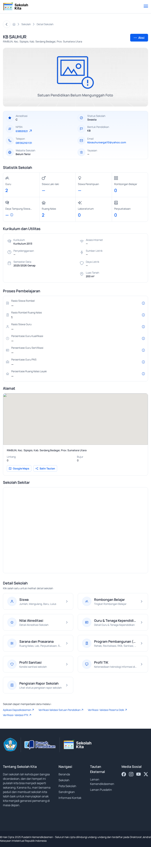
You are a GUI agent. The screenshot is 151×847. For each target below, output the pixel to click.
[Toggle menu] (146, 6)
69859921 (22, 131)
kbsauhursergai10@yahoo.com (106, 142)
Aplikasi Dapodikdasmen (17, 710)
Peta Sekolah (67, 786)
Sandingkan (67, 792)
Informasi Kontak (70, 798)
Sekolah (64, 780)
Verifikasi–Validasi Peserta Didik (106, 710)
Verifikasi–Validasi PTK (15, 715)
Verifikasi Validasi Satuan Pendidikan (59, 710)
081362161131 (24, 143)
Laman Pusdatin (101, 790)
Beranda (64, 774)
